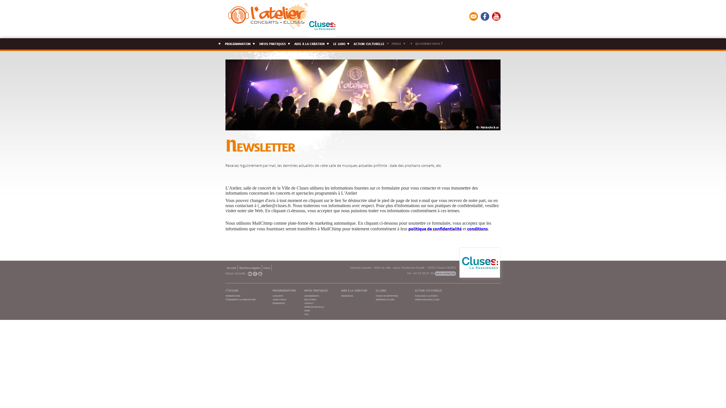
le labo (339, 43)
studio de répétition (387, 295)
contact (309, 303)
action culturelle (369, 43)
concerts (278, 295)
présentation (232, 295)
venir (307, 310)
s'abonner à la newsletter (240, 299)
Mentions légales (249, 267)
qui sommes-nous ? (428, 43)
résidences (347, 295)
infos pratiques (272, 43)
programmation (238, 43)
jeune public (280, 299)
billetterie (310, 299)
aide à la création (309, 43)
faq (306, 314)
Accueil (231, 267)
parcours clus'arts (426, 295)
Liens (266, 267)
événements (279, 303)
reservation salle (314, 306)
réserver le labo (385, 299)
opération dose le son (427, 299)
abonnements (311, 295)
